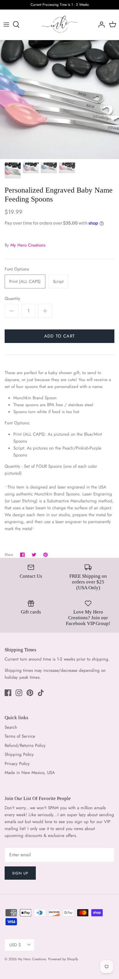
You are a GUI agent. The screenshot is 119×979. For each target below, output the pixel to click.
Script (58, 281)
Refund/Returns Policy (25, 745)
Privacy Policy (17, 763)
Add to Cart (59, 336)
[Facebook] (8, 692)
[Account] (100, 24)
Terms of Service (20, 736)
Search (11, 727)
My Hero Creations (27, 245)
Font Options (17, 269)
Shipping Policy (19, 754)
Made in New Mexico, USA (30, 772)
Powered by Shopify (63, 959)
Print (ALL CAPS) (25, 281)
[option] (59, 99)
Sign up (20, 873)
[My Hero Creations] (60, 24)
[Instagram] (19, 692)
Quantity (12, 299)
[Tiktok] (41, 692)
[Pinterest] (30, 692)
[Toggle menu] (6, 24)
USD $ (15, 945)
